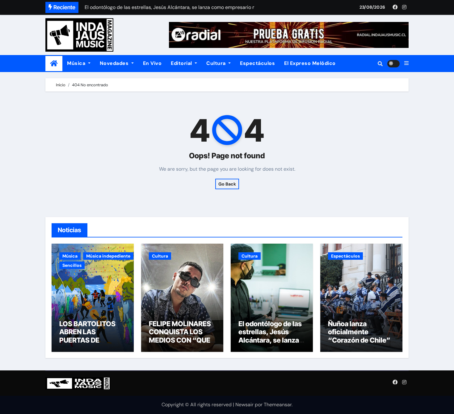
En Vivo (152, 63)
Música (77, 63)
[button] (406, 63)
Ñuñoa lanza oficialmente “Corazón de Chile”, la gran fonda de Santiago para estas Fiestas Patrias (360, 344)
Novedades (115, 63)
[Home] (53, 63)
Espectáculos (257, 63)
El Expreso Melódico (310, 63)
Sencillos (72, 265)
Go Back (227, 184)
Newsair (244, 404)
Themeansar (278, 404)
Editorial (182, 63)
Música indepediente (108, 256)
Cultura (216, 63)
